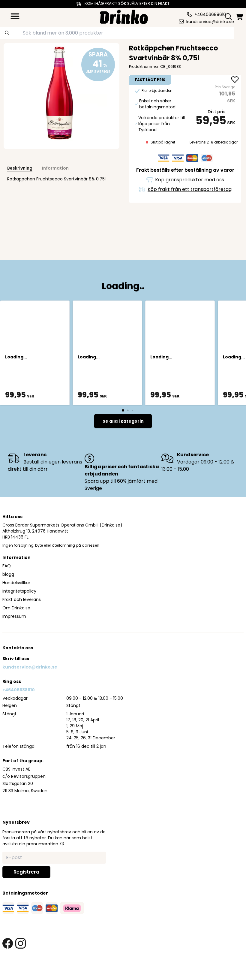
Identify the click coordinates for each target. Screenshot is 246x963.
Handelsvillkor (16, 583)
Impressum (14, 616)
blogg (8, 574)
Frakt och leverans (21, 599)
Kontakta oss (17, 648)
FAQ (6, 566)
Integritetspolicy (19, 591)
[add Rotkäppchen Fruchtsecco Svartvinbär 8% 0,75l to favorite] (235, 80)
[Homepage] (124, 16)
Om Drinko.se (16, 608)
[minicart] (240, 17)
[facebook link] (7, 943)
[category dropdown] (15, 16)
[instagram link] (20, 943)
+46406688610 (18, 690)
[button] (62, 843)
